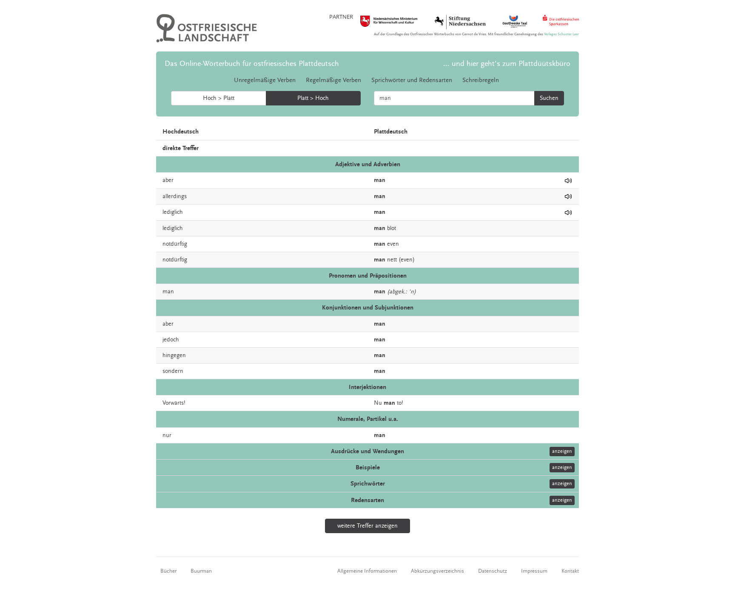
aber (168, 180)
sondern (172, 371)
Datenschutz (492, 571)
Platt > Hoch (313, 98)
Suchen (549, 98)
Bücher (168, 571)
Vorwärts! (173, 403)
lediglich (172, 212)
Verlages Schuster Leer (561, 34)
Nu (378, 403)
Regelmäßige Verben (333, 80)
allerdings (174, 196)
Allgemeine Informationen (367, 571)
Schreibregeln (480, 80)
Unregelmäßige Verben (265, 80)
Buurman (201, 571)
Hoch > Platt (218, 98)
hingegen (174, 355)
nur (166, 435)
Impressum (534, 571)
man (168, 291)
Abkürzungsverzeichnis (437, 571)
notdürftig (174, 244)
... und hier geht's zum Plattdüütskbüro (506, 63)
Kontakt (570, 571)
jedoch (170, 339)
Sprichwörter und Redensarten (411, 80)
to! (400, 403)
